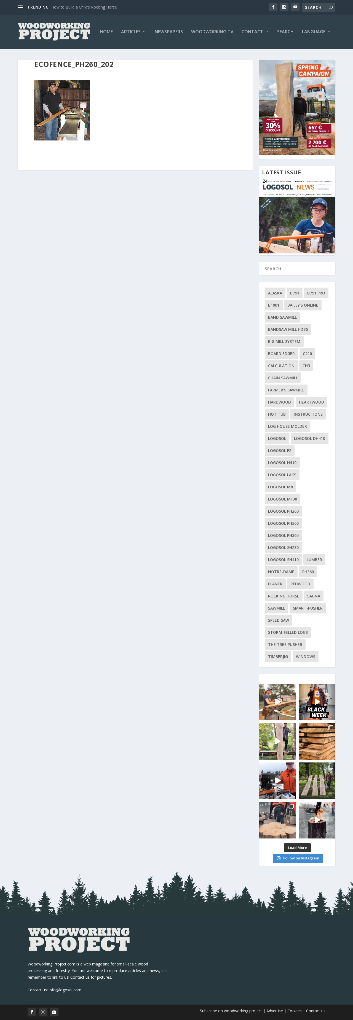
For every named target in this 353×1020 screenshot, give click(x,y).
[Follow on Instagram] (43, 1012)
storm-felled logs (288, 632)
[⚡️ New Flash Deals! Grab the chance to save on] (317, 780)
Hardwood (279, 402)
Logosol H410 (282, 462)
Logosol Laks (282, 474)
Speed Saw (278, 620)
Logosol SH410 (283, 559)
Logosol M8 (280, 486)
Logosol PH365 (283, 535)
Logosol (277, 438)
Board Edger (281, 353)
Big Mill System (284, 341)
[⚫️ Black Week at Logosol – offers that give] (317, 702)
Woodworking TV (212, 32)
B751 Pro (316, 293)
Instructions (308, 414)
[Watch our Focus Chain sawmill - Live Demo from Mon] (277, 780)
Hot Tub (277, 414)
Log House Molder (287, 426)
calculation (281, 365)
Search (285, 32)
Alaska (275, 293)
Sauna (313, 596)
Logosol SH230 (283, 547)
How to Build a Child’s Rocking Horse (84, 7)
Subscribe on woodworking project (231, 1010)
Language (313, 32)
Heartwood (311, 402)
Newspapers (169, 32)
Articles (131, 32)
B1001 (273, 305)
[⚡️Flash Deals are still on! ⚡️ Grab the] (277, 741)
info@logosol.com (65, 989)
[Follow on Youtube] (54, 1012)
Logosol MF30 (282, 499)
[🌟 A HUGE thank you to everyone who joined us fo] (317, 820)
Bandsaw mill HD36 (288, 329)
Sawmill (276, 608)
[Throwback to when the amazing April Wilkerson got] (277, 702)
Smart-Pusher (308, 608)
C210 (307, 353)
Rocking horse (283, 596)
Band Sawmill (282, 317)
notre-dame (281, 571)
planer (275, 583)
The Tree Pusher (285, 644)
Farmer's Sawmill (286, 390)
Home (106, 32)
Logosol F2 (279, 450)
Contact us (315, 1010)
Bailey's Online (302, 305)
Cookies (295, 1010)
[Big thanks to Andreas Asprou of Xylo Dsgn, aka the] (277, 820)
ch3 (306, 365)
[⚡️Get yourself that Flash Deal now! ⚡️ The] (317, 741)
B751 (294, 293)
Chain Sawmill (283, 377)
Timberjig (278, 656)
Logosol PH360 (283, 523)
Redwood (300, 583)
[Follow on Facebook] (32, 1012)
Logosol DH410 (309, 438)
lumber (314, 559)
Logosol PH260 (283, 511)
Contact (252, 32)
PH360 (308, 571)
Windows (305, 656)
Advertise (274, 1010)
